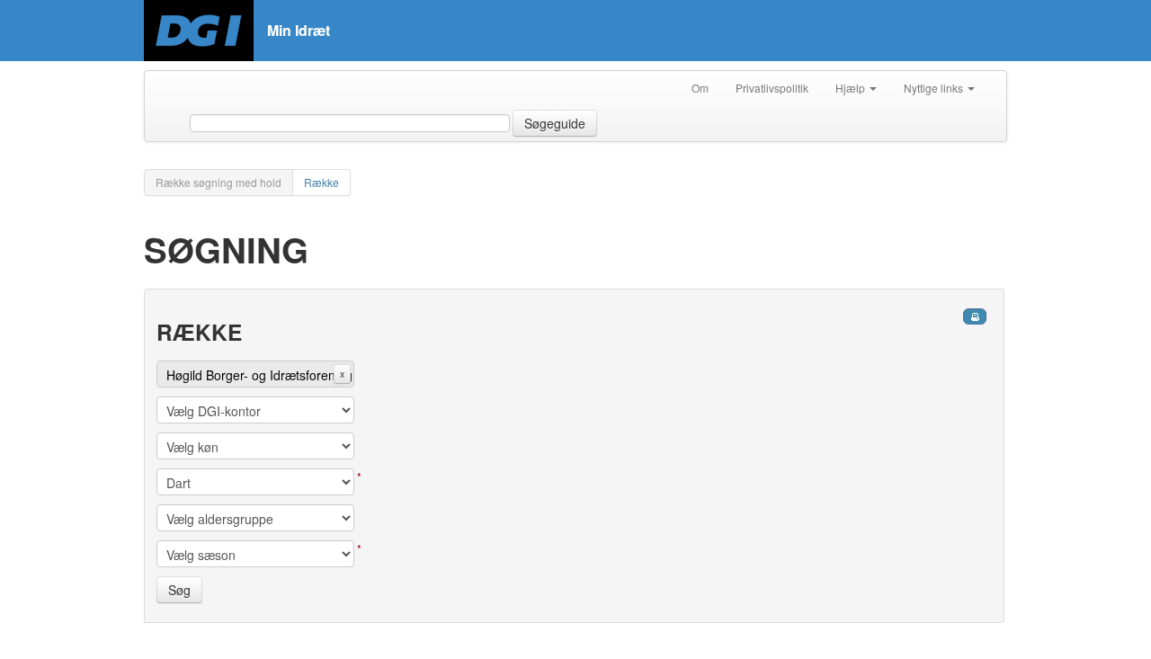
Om (700, 87)
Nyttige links (935, 87)
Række (321, 182)
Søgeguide (554, 123)
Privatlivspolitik (772, 87)
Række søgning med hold (218, 182)
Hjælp (851, 87)
